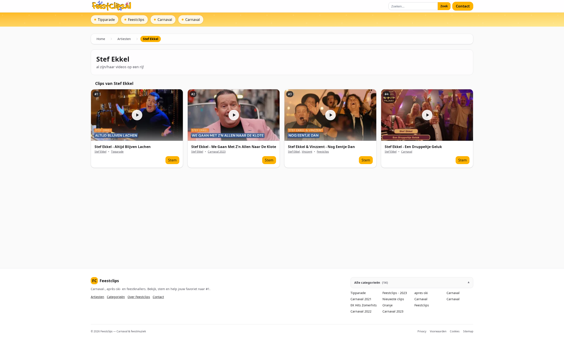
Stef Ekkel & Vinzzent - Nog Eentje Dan (321, 146)
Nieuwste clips (393, 299)
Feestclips (323, 152)
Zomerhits (369, 305)
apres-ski (421, 293)
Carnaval (406, 152)
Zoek (444, 6)
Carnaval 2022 (361, 311)
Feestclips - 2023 (394, 293)
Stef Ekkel (100, 152)
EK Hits (356, 305)
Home (100, 39)
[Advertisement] (223, 214)
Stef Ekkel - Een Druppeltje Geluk (413, 146)
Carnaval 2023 (217, 152)
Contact (463, 6)
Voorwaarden (438, 331)
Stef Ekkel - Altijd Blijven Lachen (123, 146)
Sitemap (468, 331)
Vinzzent (307, 152)
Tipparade (117, 152)
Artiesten (124, 39)
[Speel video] (137, 115)
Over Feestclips (139, 297)
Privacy (421, 331)
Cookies (455, 331)
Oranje (387, 305)
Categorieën (116, 297)
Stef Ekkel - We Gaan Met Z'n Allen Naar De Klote (233, 146)
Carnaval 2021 (361, 299)
